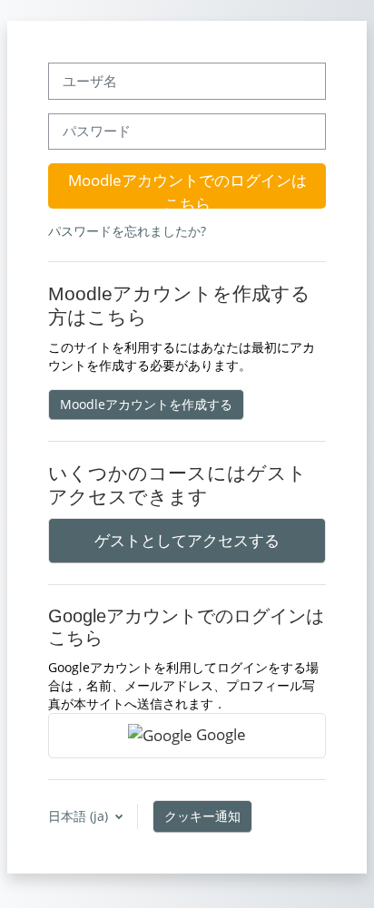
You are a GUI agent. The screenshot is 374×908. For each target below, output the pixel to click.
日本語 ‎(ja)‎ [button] (80, 816)
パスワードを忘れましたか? (127, 230)
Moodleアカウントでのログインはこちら (187, 189)
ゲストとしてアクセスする (187, 540)
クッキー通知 (202, 816)
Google (219, 734)
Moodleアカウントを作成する (146, 404)
